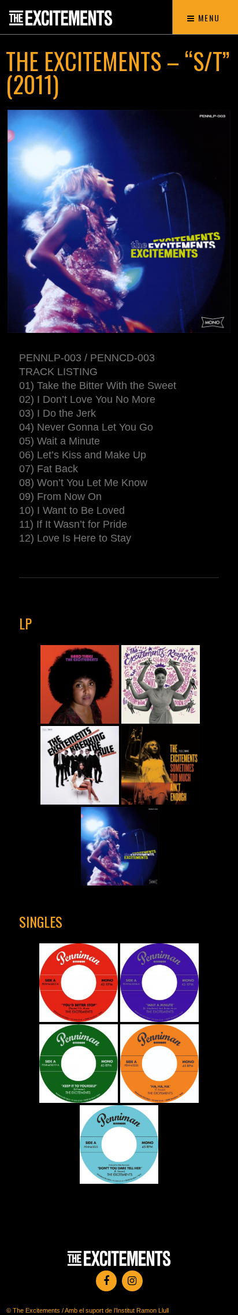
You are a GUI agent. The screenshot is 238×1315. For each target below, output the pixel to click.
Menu (207, 18)
